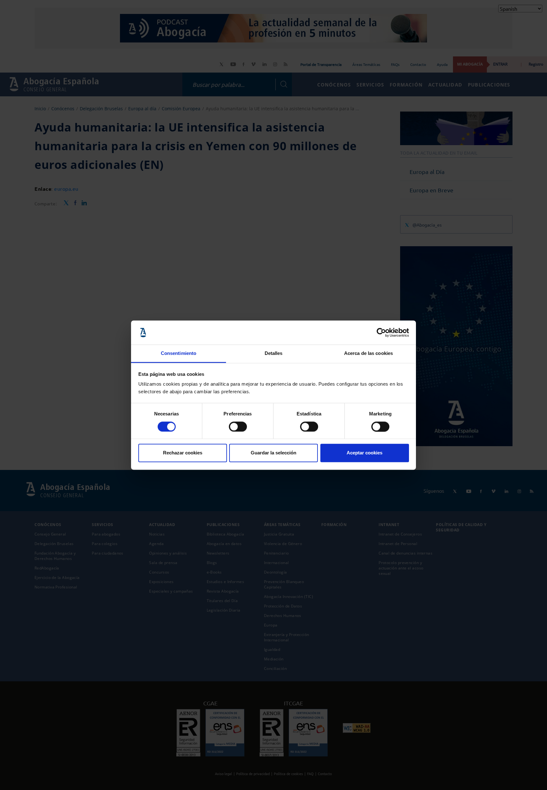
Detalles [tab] (274, 353)
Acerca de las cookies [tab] (368, 353)
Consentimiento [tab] (178, 353)
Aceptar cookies (364, 453)
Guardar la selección (273, 453)
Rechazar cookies (182, 453)
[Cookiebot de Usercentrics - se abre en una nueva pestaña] (381, 332)
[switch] (238, 426)
